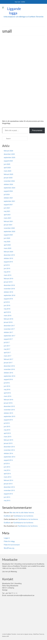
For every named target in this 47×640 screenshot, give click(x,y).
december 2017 (9, 325)
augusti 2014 (8, 460)
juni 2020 (7, 238)
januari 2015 (8, 443)
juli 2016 (7, 383)
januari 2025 (8, 177)
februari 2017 (8, 359)
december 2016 (9, 366)
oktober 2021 (8, 198)
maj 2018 (7, 309)
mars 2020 (7, 248)
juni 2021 (7, 208)
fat (10, 116)
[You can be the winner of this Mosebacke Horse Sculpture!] (23, 60)
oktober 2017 (8, 332)
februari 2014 (8, 480)
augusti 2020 (8, 235)
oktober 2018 (8, 292)
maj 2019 (7, 272)
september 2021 (9, 201)
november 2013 (9, 490)
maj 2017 (7, 349)
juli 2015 (7, 423)
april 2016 (7, 393)
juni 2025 (7, 164)
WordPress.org (9, 548)
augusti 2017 (8, 339)
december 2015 (9, 406)
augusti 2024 (8, 191)
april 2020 (7, 245)
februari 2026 (8, 151)
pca (16, 116)
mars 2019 (7, 275)
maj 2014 (7, 470)
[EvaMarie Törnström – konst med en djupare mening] (23, 11)
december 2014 (9, 447)
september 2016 (9, 376)
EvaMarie (8, 98)
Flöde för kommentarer (12, 545)
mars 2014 (7, 477)
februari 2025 (8, 174)
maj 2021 (7, 211)
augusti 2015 (8, 420)
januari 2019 (8, 282)
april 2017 (7, 352)
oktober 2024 (8, 184)
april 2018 (7, 312)
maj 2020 (7, 241)
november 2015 (9, 410)
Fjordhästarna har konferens (23, 516)
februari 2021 (8, 221)
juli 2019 (7, 265)
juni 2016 (7, 386)
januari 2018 (8, 322)
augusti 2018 (8, 299)
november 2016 (9, 369)
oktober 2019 (8, 258)
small (19, 116)
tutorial (20, 98)
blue (5, 116)
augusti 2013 (8, 494)
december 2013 (9, 487)
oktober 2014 (8, 453)
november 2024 (9, 181)
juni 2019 (7, 268)
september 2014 (9, 457)
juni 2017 (7, 346)
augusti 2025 (8, 161)
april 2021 (7, 214)
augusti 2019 (8, 262)
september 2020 (9, 231)
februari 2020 (8, 251)
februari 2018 (8, 319)
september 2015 (9, 416)
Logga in (7, 538)
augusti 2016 (8, 379)
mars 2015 (7, 436)
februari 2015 (8, 440)
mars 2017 (7, 356)
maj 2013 (7, 500)
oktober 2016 (8, 373)
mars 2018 (7, 315)
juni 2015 (7, 426)
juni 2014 (7, 467)
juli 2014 (7, 463)
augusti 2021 (8, 204)
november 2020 (9, 228)
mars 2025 (7, 171)
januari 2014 (8, 483)
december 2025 (9, 154)
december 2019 (9, 255)
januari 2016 (8, 403)
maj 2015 (7, 430)
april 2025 (7, 167)
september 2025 (9, 157)
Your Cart (20, 2)
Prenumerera (37, 130)
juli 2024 (7, 194)
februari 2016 (8, 399)
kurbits (13, 116)
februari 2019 (8, 278)
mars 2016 (7, 396)
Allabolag (13, 571)
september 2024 (9, 188)
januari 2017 (8, 362)
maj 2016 (7, 389)
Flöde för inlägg (9, 541)
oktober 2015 (8, 413)
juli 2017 (7, 342)
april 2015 (7, 433)
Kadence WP (5, 636)
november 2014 (9, 450)
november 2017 (9, 329)
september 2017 (9, 336)
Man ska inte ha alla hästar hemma (22, 512)
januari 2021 (8, 225)
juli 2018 (7, 302)
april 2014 (7, 473)
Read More (32, 111)
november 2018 (9, 288)
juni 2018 (7, 305)
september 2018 (9, 295)
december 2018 (9, 285)
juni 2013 (7, 497)
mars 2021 (7, 218)
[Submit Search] (3, 138)
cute (8, 116)
